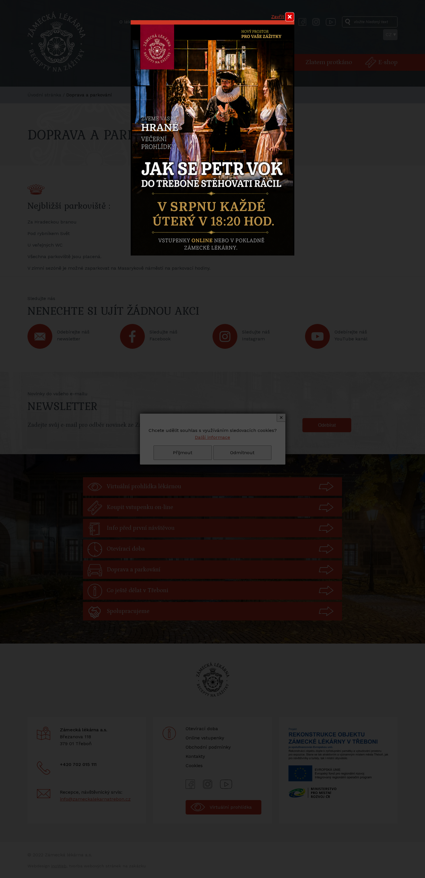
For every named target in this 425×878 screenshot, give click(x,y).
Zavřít (277, 16)
